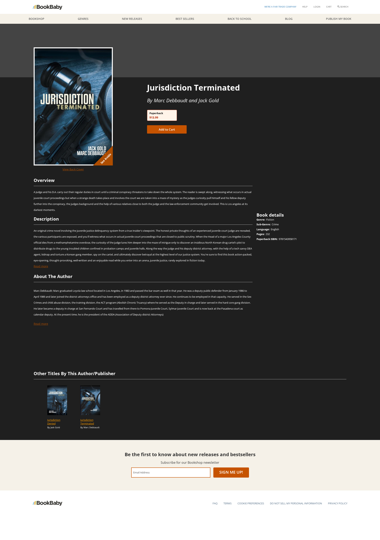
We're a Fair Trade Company (280, 6)
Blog (289, 19)
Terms (227, 503)
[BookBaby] (51, 7)
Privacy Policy (337, 503)
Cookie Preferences (251, 503)
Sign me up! (231, 472)
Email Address (141, 472)
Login (317, 6)
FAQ (215, 503)
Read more (41, 266)
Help (305, 6)
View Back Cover (73, 169)
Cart (329, 6)
